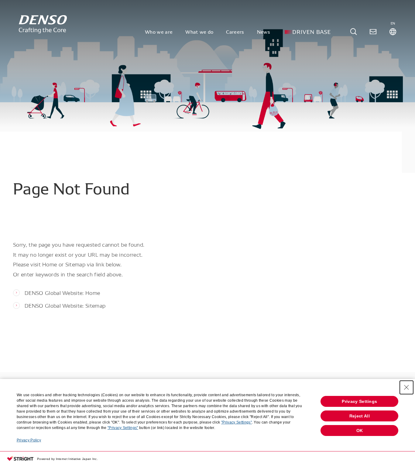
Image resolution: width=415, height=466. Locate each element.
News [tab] (263, 31)
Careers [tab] (235, 31)
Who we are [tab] (159, 31)
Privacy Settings (359, 401)
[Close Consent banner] (406, 387)
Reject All (359, 416)
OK (359, 430)
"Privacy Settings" (236, 422)
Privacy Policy (29, 440)
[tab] (353, 32)
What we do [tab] (199, 31)
